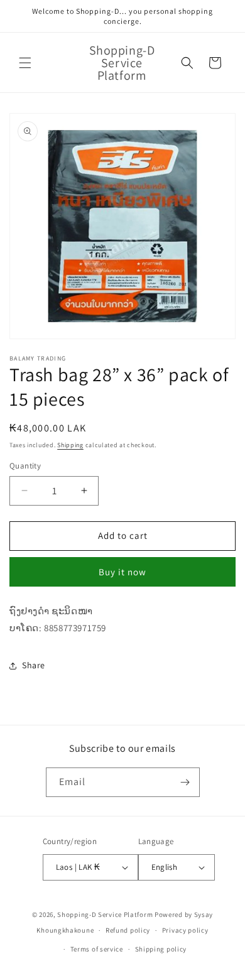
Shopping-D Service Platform (105, 914)
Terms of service (96, 949)
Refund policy (128, 930)
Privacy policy (185, 930)
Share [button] (33, 665)
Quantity (25, 465)
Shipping (70, 445)
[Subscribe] (185, 782)
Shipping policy (161, 949)
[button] (25, 63)
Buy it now (122, 572)
